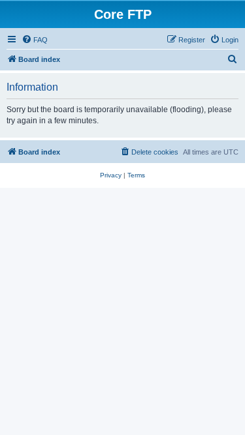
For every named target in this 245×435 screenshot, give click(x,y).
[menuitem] (35, 40)
